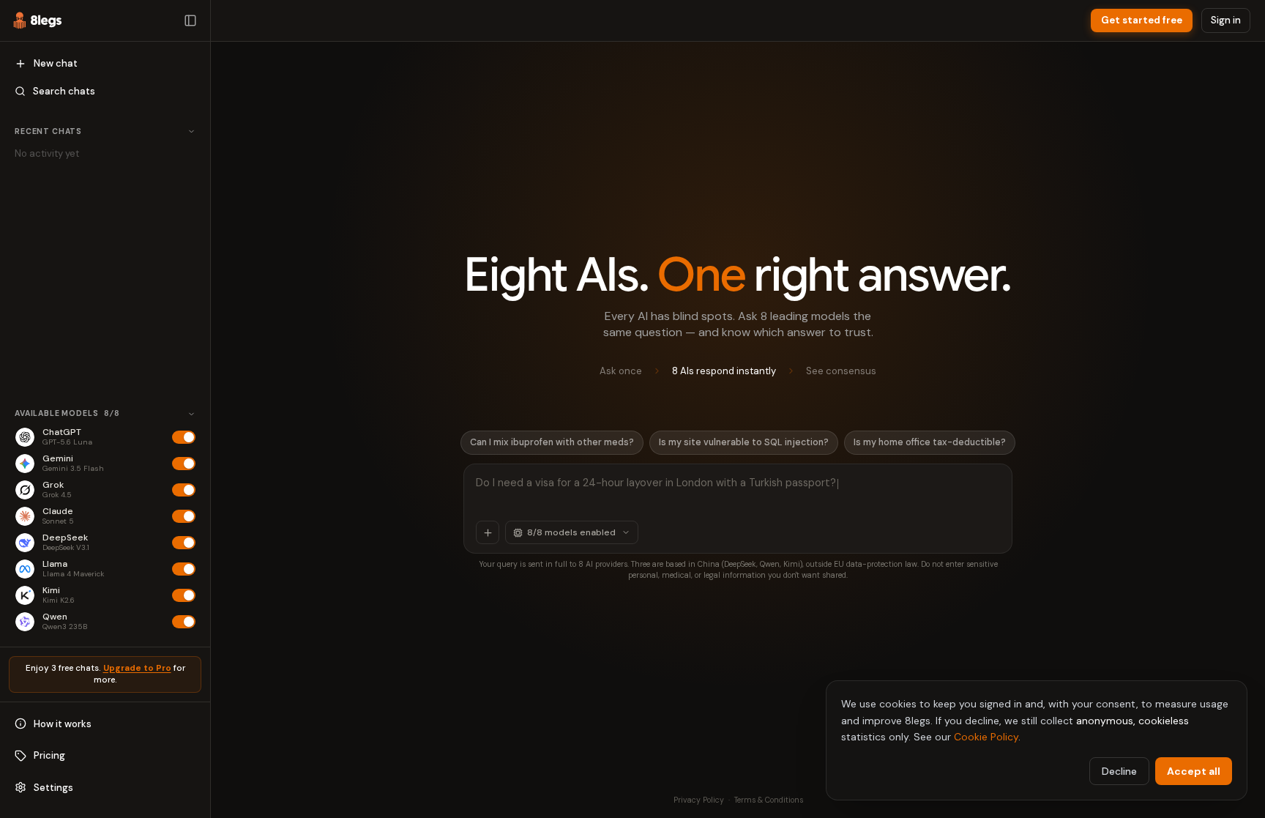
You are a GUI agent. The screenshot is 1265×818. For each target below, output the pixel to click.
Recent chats (48, 131)
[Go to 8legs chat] (38, 20)
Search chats (64, 91)
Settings (53, 787)
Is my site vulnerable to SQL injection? (744, 442)
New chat (56, 63)
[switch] (183, 437)
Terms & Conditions (768, 800)
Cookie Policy (986, 736)
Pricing (49, 755)
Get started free (1141, 20)
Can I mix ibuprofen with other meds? (552, 442)
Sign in (1226, 20)
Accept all (1193, 771)
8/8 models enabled (571, 532)
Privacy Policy (698, 800)
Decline (1119, 771)
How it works (63, 724)
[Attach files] (487, 532)
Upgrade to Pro (137, 668)
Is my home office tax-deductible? (930, 442)
